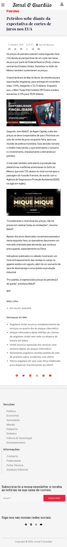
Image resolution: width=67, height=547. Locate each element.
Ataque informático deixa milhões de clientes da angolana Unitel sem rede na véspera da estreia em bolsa (34, 336)
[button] (1, 5)
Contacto (12, 456)
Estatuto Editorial (17, 469)
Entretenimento (16, 442)
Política (11, 411)
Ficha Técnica (15, 465)
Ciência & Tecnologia (19, 438)
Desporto (12, 429)
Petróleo (13, 11)
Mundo (11, 424)
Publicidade (14, 460)
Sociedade (13, 420)
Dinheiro (12, 433)
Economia (13, 415)
